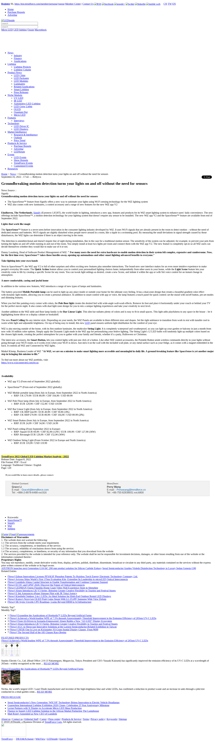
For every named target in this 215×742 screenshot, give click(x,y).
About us (5, 719)
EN (174, 4)
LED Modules (21, 81)
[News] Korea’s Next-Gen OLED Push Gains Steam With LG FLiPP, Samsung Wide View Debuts (57, 599)
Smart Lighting (21, 89)
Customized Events (23, 166)
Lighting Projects (22, 67)
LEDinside (52, 739)
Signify (11, 523)
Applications (20, 61)
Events (11, 154)
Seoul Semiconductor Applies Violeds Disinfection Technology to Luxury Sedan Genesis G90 (149, 568)
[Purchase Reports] (107, 33)
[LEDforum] (107, 46)
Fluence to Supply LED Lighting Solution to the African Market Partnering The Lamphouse (53, 711)
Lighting (12, 64)
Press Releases (21, 92)
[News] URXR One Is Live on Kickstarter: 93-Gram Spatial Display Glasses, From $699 (53, 629)
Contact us (17, 719)
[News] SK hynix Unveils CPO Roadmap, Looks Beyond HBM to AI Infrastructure (49, 602)
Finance (18, 58)
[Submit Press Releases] (107, 42)
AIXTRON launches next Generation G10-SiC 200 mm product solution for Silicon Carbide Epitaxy (51, 568)
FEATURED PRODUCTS (15, 637)
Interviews (19, 120)
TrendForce (7, 739)
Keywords (112, 719)
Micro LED (7, 29)
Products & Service (17, 143)
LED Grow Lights (23, 106)
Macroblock (41, 29)
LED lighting (20, 29)
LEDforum (19, 151)
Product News (15, 72)
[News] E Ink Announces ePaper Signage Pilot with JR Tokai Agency (42, 593)
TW (170, 4)
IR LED (18, 100)
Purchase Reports (16, 12)
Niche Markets (15, 95)
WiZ (10, 526)
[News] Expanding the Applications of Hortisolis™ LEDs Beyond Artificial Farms (50, 615)
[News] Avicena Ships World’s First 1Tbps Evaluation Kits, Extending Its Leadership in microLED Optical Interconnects (68, 579)
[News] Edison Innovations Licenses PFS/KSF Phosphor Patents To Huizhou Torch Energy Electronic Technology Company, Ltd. (73, 576)
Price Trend (19, 140)
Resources (13, 168)
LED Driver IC (21, 126)
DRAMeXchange (25, 739)
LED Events (20, 157)
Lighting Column (22, 69)
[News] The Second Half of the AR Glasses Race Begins (37, 632)
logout (61, 4)
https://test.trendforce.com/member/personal (36, 4)
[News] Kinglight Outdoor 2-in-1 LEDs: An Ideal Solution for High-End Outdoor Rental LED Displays (59, 596)
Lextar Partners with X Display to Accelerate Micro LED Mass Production (45, 708)
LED (87, 323)
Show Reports (21, 160)
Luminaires (19, 83)
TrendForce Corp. (53, 722)
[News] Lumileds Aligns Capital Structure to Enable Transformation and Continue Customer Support (58, 582)
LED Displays (21, 129)
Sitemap (123, 719)
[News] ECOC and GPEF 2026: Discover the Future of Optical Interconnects (46, 585)
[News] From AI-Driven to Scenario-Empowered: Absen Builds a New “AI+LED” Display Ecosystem (60, 621)
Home (11, 9)
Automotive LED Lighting (27, 103)
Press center (54, 719)
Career (43, 719)
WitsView (40, 739)
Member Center (73, 4)
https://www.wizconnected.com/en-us (20, 362)
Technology (13, 123)
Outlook (18, 137)
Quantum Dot (21, 112)
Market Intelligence (17, 132)
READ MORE (51, 663)
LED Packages (21, 78)
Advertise (12, 15)
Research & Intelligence (26, 134)
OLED (17, 109)
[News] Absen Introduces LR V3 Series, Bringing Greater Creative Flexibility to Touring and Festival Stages (62, 590)
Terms (86, 719)
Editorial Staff (31, 719)
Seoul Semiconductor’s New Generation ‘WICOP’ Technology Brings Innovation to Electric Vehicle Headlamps (63, 702)
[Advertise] (107, 38)
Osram (30, 29)
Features (12, 117)
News (10, 52)
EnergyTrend (66, 739)
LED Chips (19, 75)
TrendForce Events (23, 163)
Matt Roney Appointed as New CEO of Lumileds (32, 713)
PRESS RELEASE (11, 697)
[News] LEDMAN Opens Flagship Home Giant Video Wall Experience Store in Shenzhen (53, 587)
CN (165, 4)
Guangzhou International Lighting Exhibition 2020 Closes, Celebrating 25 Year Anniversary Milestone (58, 705)
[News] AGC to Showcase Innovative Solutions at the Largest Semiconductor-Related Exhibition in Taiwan (63, 626)
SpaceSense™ (15, 520)
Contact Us (88, 4)
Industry (18, 55)
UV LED (18, 98)
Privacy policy (98, 719)
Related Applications (24, 86)
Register (5, 4)
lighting (11, 528)
